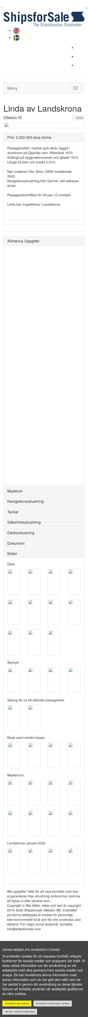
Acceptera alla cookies (17, 1003)
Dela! (79, 118)
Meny (12, 88)
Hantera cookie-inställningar (20, 1011)
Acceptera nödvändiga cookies (52, 1003)
